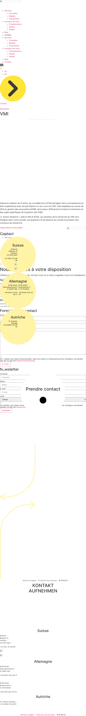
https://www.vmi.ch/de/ (11, 227)
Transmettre (14, 19)
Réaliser (12, 16)
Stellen (12, 29)
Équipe (12, 27)
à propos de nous (11, 21)
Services (8, 11)
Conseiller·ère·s (15, 24)
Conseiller (13, 13)
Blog (6, 32)
